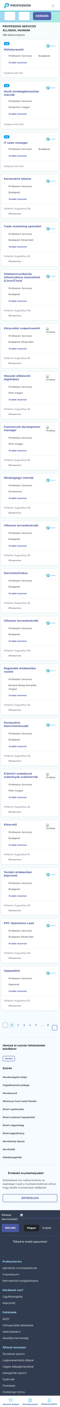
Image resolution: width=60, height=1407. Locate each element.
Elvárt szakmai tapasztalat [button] (19, 1117)
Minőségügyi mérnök (19, 477)
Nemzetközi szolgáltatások (20, 1280)
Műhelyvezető (14, 49)
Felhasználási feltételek (18, 1325)
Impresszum (10, 1274)
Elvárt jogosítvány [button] (13, 1133)
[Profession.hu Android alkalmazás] (39, 1249)
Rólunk (10, 1227)
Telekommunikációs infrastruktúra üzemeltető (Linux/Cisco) (22, 277)
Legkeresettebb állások (18, 1360)
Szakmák (8, 1379)
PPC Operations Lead (19, 923)
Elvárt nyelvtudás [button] (13, 1109)
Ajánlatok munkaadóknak (19, 1268)
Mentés (9, 1058)
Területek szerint (13, 1354)
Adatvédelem (11, 1331)
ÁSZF (5, 1319)
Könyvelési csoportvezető (22, 328)
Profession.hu (20, 5)
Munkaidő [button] (9, 1149)
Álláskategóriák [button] (12, 1157)
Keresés (42, 16)
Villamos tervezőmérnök (21, 525)
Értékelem (30, 1198)
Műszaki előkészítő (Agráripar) (17, 377)
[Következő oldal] (54, 1027)
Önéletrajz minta (13, 1392)
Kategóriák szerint (14, 1373)
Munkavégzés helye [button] (15, 1077)
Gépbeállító (12, 970)
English (47, 1227)
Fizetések (8, 1385)
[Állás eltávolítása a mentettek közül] (54, 72)
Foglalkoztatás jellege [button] (16, 1085)
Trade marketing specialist (22, 226)
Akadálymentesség (15, 1338)
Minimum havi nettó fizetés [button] (19, 1101)
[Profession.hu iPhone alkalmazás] (17, 1249)
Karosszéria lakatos (17, 178)
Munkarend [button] (10, 1093)
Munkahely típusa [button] (14, 1141)
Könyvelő (10, 824)
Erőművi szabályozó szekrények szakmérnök (21, 775)
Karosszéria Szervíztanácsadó (16, 724)
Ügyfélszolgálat (12, 1296)
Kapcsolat (9, 1303)
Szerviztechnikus (16, 573)
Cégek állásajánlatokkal (18, 1366)
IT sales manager (16, 142)
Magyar (31, 1227)
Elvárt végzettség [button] (13, 1125)
